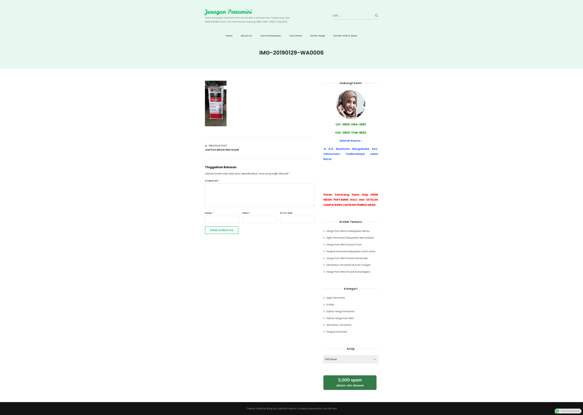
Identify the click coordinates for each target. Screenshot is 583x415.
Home (229, 35)
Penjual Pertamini (336, 332)
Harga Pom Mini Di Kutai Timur (344, 244)
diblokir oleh (350, 382)
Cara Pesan (295, 35)
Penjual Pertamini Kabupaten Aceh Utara (350, 251)
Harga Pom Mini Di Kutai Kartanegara (348, 272)
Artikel (330, 304)
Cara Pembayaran (270, 35)
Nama (209, 213)
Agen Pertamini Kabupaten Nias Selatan (350, 237)
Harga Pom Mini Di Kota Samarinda (347, 258)
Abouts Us (246, 35)
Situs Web (286, 213)
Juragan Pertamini (228, 11)
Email (246, 213)
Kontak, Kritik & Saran (345, 35)
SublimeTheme (286, 408)
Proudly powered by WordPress (317, 408)
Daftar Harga (317, 35)
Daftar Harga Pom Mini (339, 318)
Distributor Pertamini (338, 325)
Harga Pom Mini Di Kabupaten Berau (347, 231)
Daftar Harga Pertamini (340, 311)
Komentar (212, 180)
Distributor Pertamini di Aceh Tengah (348, 265)
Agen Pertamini (335, 298)
